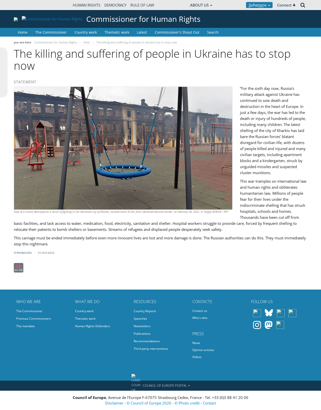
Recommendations (147, 341)
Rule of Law (142, 5)
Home (23, 32)
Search (213, 32)
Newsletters (142, 326)
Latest (142, 32)
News (196, 343)
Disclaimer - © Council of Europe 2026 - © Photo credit (153, 402)
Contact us (199, 311)
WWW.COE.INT (26, 5)
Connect (284, 5)
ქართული (258, 5)
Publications (142, 333)
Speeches (140, 318)
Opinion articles (203, 350)
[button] (160, 386)
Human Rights (86, 5)
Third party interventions (151, 349)
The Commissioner (51, 32)
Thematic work (117, 32)
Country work (85, 32)
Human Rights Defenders (92, 326)
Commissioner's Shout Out (177, 32)
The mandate (25, 326)
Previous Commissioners (33, 318)
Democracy (115, 5)
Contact (209, 402)
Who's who (199, 318)
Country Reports (145, 311)
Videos (197, 357)
